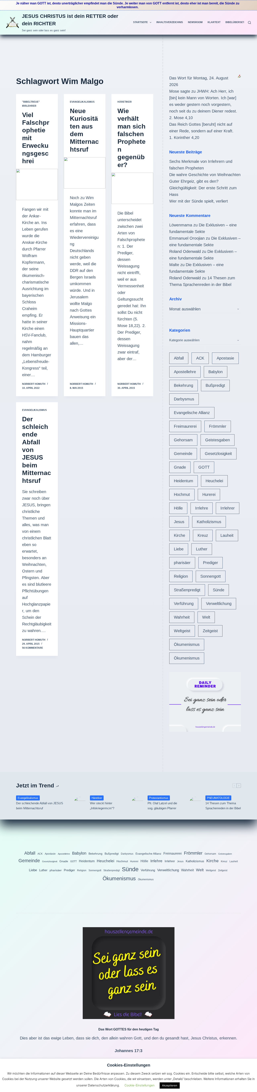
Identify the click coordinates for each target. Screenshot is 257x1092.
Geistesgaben (217, 440)
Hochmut (182, 494)
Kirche (179, 535)
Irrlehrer (227, 508)
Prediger (210, 562)
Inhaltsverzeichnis (169, 22)
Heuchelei (214, 481)
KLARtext (214, 22)
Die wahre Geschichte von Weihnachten (205, 174)
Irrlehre (201, 508)
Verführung (184, 603)
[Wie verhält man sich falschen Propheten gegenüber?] (132, 188)
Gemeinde (183, 453)
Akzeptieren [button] (169, 1085)
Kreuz (203, 535)
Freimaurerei (185, 426)
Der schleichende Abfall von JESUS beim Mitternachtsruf (39, 805)
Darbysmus (184, 399)
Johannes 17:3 (128, 1050)
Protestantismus (158, 797)
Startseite (140, 22)
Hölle (178, 508)
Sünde (218, 590)
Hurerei (208, 494)
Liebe (179, 549)
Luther (201, 549)
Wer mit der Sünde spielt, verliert (198, 201)
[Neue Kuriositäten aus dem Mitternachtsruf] (85, 172)
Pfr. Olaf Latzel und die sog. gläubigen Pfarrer (162, 805)
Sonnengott (210, 576)
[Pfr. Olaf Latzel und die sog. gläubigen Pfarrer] (138, 803)
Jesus (179, 522)
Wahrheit (182, 617)
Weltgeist (182, 631)
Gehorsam (183, 440)
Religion (181, 576)
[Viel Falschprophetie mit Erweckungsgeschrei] (37, 184)
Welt (206, 617)
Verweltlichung (219, 603)
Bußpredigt (215, 385)
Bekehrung (183, 385)
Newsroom (195, 22)
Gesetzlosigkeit (218, 453)
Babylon (215, 372)
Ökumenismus (187, 644)
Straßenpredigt (187, 590)
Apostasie (225, 358)
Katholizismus (209, 522)
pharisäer (182, 562)
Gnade (180, 467)
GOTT (204, 467)
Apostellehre (185, 372)
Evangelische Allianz (192, 412)
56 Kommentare (32, 647)
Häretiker (124, 101)
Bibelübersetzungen (240, 22)
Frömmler (217, 426)
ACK (200, 358)
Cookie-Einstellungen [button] (139, 1085)
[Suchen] (249, 22)
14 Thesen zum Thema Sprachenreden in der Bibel (223, 805)
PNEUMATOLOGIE (218, 797)
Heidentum (183, 481)
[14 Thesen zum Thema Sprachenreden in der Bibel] (195, 803)
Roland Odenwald (185, 251)
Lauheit (227, 535)
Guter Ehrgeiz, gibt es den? (193, 181)
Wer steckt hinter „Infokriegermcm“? (102, 805)
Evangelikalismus (82, 101)
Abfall (179, 358)
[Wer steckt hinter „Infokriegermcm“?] (80, 803)
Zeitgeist (210, 631)
